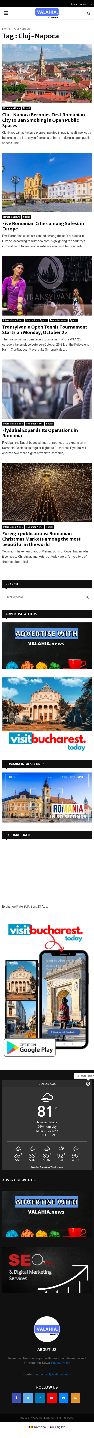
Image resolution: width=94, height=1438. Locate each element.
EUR (26, 906)
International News (13, 320)
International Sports (36, 320)
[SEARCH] (87, 597)
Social (26, 108)
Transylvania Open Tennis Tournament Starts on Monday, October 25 (44, 329)
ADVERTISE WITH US (21, 614)
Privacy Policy (60, 1363)
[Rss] (75, 1398)
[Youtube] (52, 1398)
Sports (73, 320)
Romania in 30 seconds (25, 764)
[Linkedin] (40, 1398)
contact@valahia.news (55, 1374)
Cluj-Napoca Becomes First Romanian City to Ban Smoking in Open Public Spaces (43, 120)
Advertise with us (81, 4)
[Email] (63, 1398)
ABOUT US (47, 1349)
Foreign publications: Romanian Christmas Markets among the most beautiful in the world (41, 539)
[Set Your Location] (88, 1083)
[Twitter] (28, 1398)
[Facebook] (16, 1398)
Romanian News (11, 108)
